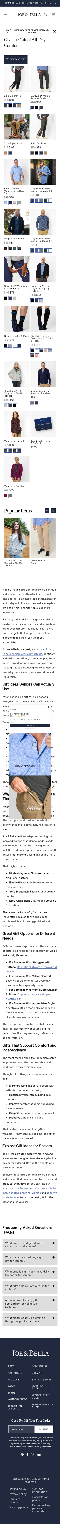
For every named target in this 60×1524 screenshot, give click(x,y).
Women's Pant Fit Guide (42, 1406)
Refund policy (17, 1489)
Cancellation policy (40, 1499)
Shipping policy (18, 1507)
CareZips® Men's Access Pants (40, 97)
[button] (5, 14)
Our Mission (15, 1373)
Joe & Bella (20, 1478)
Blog (11, 1393)
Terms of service (14, 1501)
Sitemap (36, 1373)
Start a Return (41, 1379)
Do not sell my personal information (41, 1508)
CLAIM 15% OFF (30, 725)
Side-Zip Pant (38, 143)
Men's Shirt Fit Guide (41, 1396)
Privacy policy (18, 1494)
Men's (11, 1386)
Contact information (39, 1491)
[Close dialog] (49, 707)
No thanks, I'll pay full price (30, 728)
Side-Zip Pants (12, 96)
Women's (13, 1379)
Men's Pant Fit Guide (40, 1387)
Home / (8, 31)
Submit (44, 1429)
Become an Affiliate (15, 1407)
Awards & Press (17, 1399)
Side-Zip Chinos (13, 143)
